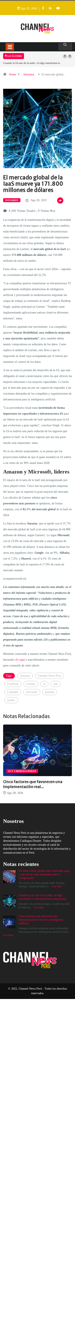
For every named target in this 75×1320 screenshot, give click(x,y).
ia (44, 683)
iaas (55, 683)
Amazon (25, 675)
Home (12, 74)
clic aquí (20, 659)
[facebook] (43, 8)
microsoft (31, 692)
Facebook (13, 683)
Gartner (30, 683)
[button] (65, 56)
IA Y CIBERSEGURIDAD (38, 771)
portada (49, 692)
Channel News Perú (49, 675)
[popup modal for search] (65, 46)
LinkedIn (12, 692)
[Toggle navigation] (9, 46)
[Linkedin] (50, 8)
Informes (29, 74)
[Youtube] (58, 8)
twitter (11, 700)
